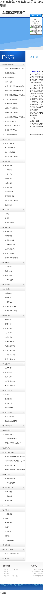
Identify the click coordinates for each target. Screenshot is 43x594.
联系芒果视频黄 (18, 585)
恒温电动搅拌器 (10, 253)
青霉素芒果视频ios (11, 130)
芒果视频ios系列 (8, 64)
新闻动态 (6, 571)
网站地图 (3, 593)
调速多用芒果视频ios (11, 108)
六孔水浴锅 (8, 183)
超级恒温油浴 (9, 143)
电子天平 (6, 505)
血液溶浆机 (6, 448)
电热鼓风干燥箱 (10, 381)
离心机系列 (6, 289)
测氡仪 (7, 536)
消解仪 (7, 214)
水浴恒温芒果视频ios (11, 104)
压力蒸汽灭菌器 (8, 549)
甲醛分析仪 (8, 531)
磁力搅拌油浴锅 (10, 152)
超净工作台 (6, 558)
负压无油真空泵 (10, 465)
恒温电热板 (6, 262)
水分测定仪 (8, 514)
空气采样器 (8, 500)
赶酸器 (7, 218)
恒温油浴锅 (6, 139)
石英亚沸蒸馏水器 (11, 439)
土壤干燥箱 (8, 368)
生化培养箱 (8, 328)
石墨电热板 (8, 266)
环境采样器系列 (8, 488)
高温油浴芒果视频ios (11, 156)
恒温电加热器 (7, 390)
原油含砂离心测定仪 (11, 311)
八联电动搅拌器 (10, 249)
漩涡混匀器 (8, 82)
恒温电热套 (8, 403)
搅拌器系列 (6, 227)
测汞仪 (7, 518)
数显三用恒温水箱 (11, 421)
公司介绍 (6, 569)
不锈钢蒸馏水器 (10, 434)
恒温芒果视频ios (10, 121)
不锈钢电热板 (9, 280)
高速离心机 (8, 293)
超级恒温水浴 (9, 192)
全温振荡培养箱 (10, 350)
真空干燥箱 (8, 377)
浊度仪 (7, 527)
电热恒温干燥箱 (10, 385)
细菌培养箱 (8, 319)
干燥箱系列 (6, 364)
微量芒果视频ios (10, 73)
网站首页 (3, 585)
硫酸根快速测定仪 (11, 306)
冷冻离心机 (8, 302)
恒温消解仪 (6, 210)
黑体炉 (7, 394)
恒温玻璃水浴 (9, 196)
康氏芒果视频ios (10, 77)
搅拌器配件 (8, 231)
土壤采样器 (8, 496)
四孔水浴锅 (8, 178)
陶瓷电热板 (8, 271)
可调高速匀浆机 (10, 483)
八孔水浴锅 (8, 187)
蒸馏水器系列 (7, 430)
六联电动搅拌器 (10, 244)
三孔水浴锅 (8, 174)
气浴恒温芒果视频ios (11, 99)
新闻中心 (9, 585)
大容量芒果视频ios (11, 134)
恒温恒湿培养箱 (10, 359)
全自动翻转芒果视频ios (12, 126)
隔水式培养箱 (9, 341)
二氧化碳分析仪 (10, 540)
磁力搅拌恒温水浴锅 (11, 200)
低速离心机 (8, 297)
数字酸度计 (8, 523)
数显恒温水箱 (7, 412)
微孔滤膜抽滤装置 (9, 452)
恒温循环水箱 (9, 416)
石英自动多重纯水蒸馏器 (13, 443)
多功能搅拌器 (9, 240)
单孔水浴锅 (8, 165)
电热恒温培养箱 (10, 346)
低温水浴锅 (8, 205)
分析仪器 (6, 510)
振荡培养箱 (8, 324)
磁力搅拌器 (8, 236)
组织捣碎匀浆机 (10, 478)
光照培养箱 (8, 337)
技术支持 (6, 573)
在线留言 (6, 576)
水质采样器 (8, 492)
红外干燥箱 (8, 372)
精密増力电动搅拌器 (11, 258)
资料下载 (15, 576)
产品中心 (15, 569)
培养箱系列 (6, 315)
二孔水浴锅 (8, 170)
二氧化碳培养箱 (10, 355)
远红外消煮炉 (9, 222)
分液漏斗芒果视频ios (11, 112)
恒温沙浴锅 (6, 284)
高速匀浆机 (6, 474)
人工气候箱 (8, 333)
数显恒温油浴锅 (10, 148)
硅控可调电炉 (9, 407)
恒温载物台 (8, 399)
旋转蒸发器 (6, 545)
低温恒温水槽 (7, 426)
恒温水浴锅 (6, 161)
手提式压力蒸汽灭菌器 (12, 554)
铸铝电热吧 (8, 275)
